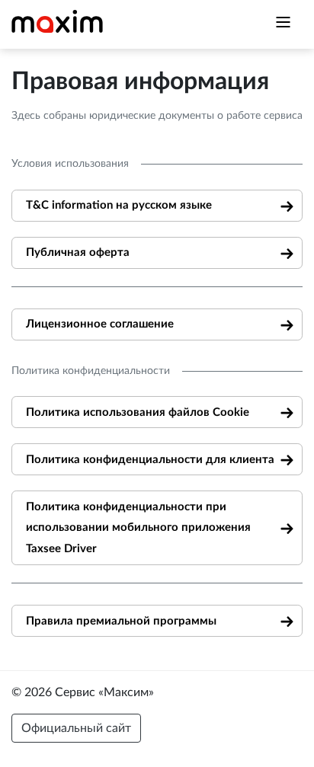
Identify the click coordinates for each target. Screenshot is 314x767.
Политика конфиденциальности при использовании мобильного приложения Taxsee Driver (138, 527)
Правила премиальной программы (121, 621)
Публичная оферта (78, 252)
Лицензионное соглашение (100, 324)
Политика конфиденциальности (90, 371)
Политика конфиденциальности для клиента (150, 459)
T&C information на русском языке (119, 205)
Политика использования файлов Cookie (137, 412)
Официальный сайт (76, 728)
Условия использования (70, 163)
